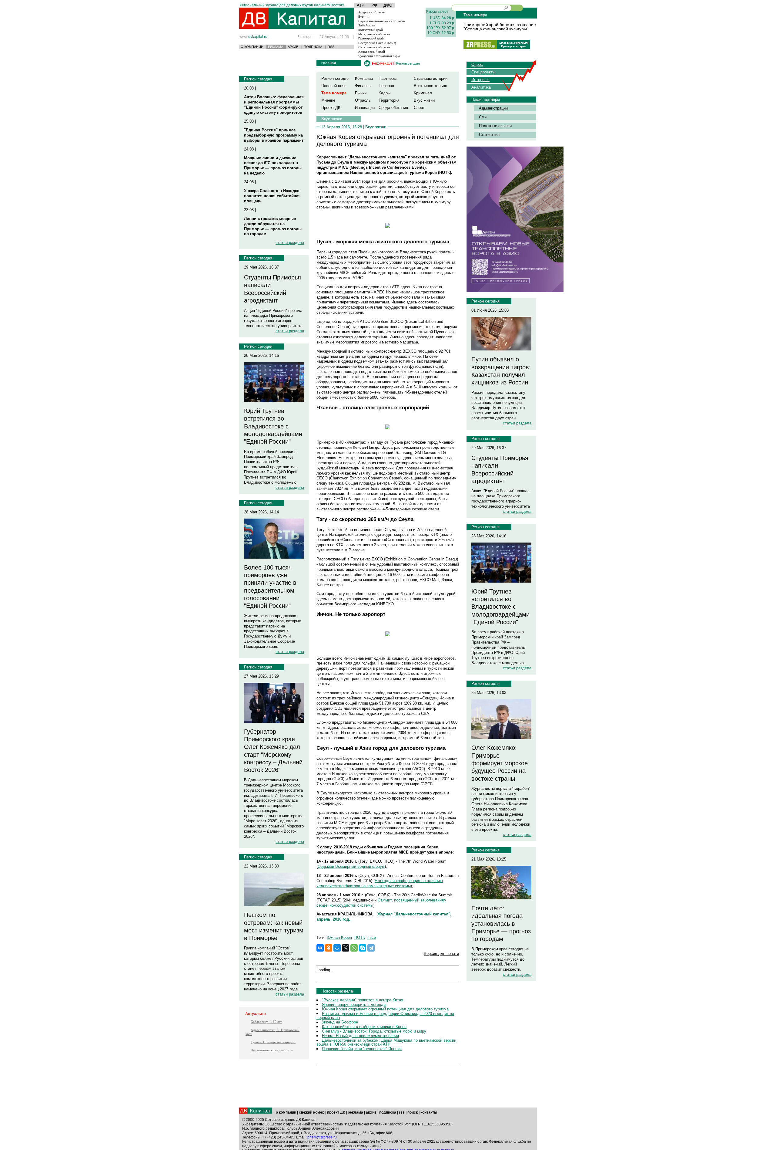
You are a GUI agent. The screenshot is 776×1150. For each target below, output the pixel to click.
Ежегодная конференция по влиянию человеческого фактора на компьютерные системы (379, 883)
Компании (364, 78)
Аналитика (481, 87)
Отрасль (363, 100)
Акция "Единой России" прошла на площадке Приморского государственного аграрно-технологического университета (273, 318)
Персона (386, 85)
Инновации (365, 107)
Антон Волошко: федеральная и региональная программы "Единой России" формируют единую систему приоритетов (274, 105)
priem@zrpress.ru (322, 1137)
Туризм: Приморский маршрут (273, 1042)
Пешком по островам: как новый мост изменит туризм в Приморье (273, 926)
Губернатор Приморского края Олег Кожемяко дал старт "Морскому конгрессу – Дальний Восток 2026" (273, 750)
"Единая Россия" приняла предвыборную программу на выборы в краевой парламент (273, 135)
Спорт (419, 107)
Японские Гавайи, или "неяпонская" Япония (362, 1049)
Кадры (384, 93)
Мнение (328, 100)
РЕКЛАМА (275, 47)
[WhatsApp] (354, 948)
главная (328, 63)
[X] (345, 948)
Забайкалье (367, 25)
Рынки (360, 93)
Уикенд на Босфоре (340, 1022)
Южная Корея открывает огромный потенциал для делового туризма (385, 1009)
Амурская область (371, 12)
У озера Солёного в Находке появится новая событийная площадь (272, 195)
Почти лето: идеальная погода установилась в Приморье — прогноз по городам (501, 923)
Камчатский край (370, 30)
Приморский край (371, 38)
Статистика (489, 134)
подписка (387, 1112)
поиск (412, 1112)
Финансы (363, 85)
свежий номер (311, 1112)
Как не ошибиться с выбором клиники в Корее (364, 1026)
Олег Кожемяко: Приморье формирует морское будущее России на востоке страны (499, 763)
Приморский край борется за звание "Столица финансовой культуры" (499, 26)
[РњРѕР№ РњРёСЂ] (337, 948)
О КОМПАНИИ (252, 47)
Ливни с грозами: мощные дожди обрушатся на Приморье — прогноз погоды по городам (273, 226)
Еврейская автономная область (381, 21)
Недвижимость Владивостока (272, 1050)
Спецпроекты (483, 72)
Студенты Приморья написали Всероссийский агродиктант (272, 289)
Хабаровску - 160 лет (266, 1021)
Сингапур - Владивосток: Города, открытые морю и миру (374, 1031)
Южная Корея (339, 937)
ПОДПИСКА (313, 47)
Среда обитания (393, 107)
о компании (286, 1112)
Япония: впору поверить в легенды (354, 1004)
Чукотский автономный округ (379, 56)
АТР (360, 5)
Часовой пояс (333, 85)
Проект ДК (330, 107)
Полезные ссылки (495, 125)
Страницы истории (430, 78)
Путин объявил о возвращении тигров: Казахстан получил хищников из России (501, 371)
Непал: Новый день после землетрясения (360, 1035)
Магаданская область (374, 34)
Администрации (493, 108)
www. (253, 37)
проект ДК (336, 1112)
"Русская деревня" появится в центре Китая (362, 1000)
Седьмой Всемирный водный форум (351, 866)
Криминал (423, 93)
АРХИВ (293, 47)
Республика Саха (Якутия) (377, 43)
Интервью (480, 79)
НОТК (359, 937)
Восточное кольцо (430, 85)
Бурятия (364, 16)
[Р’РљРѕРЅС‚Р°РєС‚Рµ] (320, 948)
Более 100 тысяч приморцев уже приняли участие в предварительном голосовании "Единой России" (270, 586)
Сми (483, 117)
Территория (389, 100)
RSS (331, 47)
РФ (374, 5)
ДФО (387, 5)
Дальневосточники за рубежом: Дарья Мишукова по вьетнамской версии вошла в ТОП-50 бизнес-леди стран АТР (386, 1042)
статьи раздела (290, 242)
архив (371, 1112)
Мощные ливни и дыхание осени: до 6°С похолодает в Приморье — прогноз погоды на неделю (273, 166)
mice (371, 937)
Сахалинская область (374, 47)
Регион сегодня (258, 79)
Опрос (477, 64)
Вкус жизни (424, 100)
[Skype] (362, 948)
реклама (355, 1112)
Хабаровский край (371, 51)
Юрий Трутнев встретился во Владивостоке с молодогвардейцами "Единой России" (273, 426)
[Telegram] (371, 948)
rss (402, 1112)
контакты (428, 1112)
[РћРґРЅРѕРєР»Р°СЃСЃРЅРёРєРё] (328, 948)
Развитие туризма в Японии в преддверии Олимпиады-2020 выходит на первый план (385, 1015)
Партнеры (387, 78)
